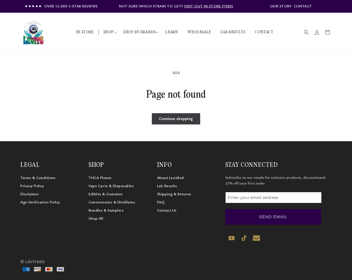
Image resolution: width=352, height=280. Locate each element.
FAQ (161, 202)
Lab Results (167, 186)
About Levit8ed (170, 178)
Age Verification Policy (40, 202)
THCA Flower (100, 178)
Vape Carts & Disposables (111, 186)
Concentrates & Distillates (112, 202)
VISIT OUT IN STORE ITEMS (208, 6)
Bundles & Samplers (106, 210)
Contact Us (167, 210)
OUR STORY (281, 6)
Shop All (96, 219)
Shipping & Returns (174, 194)
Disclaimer (29, 194)
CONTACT (303, 6)
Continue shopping (176, 119)
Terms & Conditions (38, 178)
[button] (109, 32)
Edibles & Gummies (106, 194)
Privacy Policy (32, 186)
